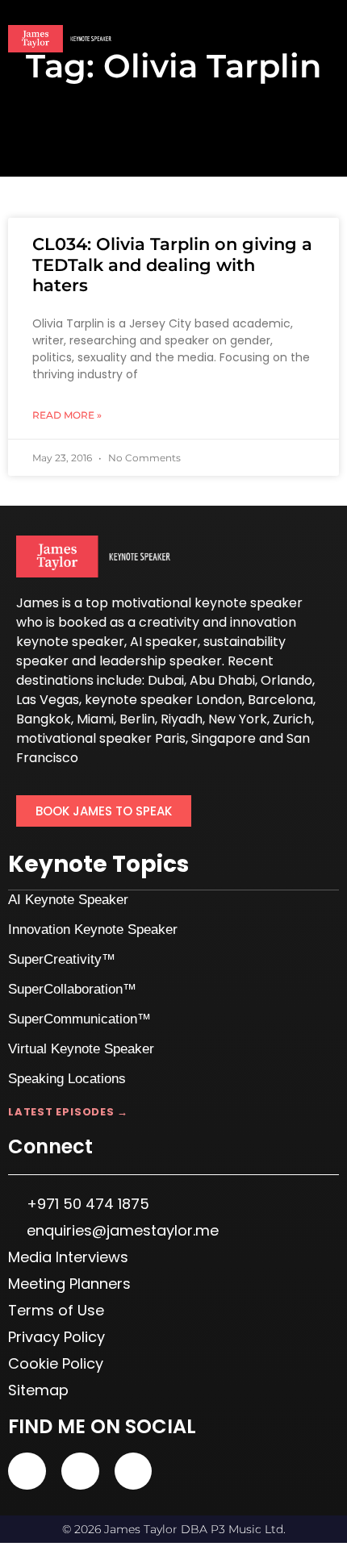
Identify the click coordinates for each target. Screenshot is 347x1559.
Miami (95, 719)
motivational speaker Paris (101, 738)
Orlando (286, 680)
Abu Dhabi (222, 680)
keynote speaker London (163, 699)
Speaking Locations (67, 1078)
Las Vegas (47, 699)
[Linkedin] (80, 1471)
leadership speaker (160, 661)
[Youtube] (27, 1471)
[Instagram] (134, 1471)
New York (237, 719)
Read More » (67, 415)
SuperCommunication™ (79, 1019)
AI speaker (164, 641)
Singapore (223, 738)
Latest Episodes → (68, 1111)
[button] (327, 40)
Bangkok (43, 719)
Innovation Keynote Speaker (93, 929)
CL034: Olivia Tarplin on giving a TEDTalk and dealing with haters (172, 264)
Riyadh (182, 719)
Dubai (166, 680)
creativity (169, 622)
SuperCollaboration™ (72, 989)
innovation (263, 622)
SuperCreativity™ (61, 959)
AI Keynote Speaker (68, 899)
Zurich (292, 719)
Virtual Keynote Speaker (81, 1049)
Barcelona (280, 699)
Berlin (137, 719)
